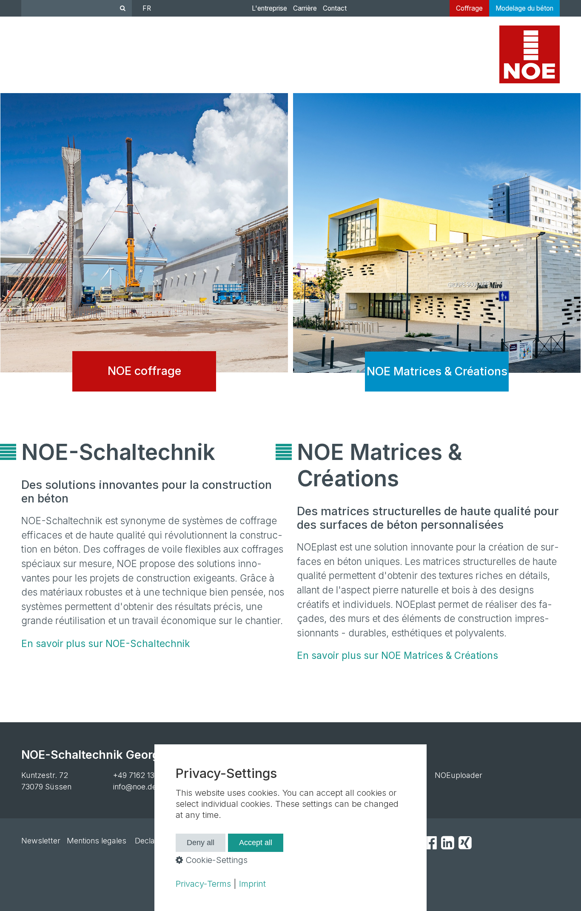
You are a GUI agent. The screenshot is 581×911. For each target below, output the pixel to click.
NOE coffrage (144, 249)
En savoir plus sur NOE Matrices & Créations (397, 655)
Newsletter (40, 840)
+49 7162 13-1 (136, 775)
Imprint (252, 884)
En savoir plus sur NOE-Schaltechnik (105, 643)
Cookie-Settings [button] (215, 859)
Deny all (200, 842)
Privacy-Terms (203, 884)
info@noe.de (135, 786)
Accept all (255, 842)
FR (146, 8)
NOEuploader (458, 775)
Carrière (305, 8)
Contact (335, 8)
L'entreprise (269, 8)
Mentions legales (96, 840)
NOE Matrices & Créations (437, 249)
